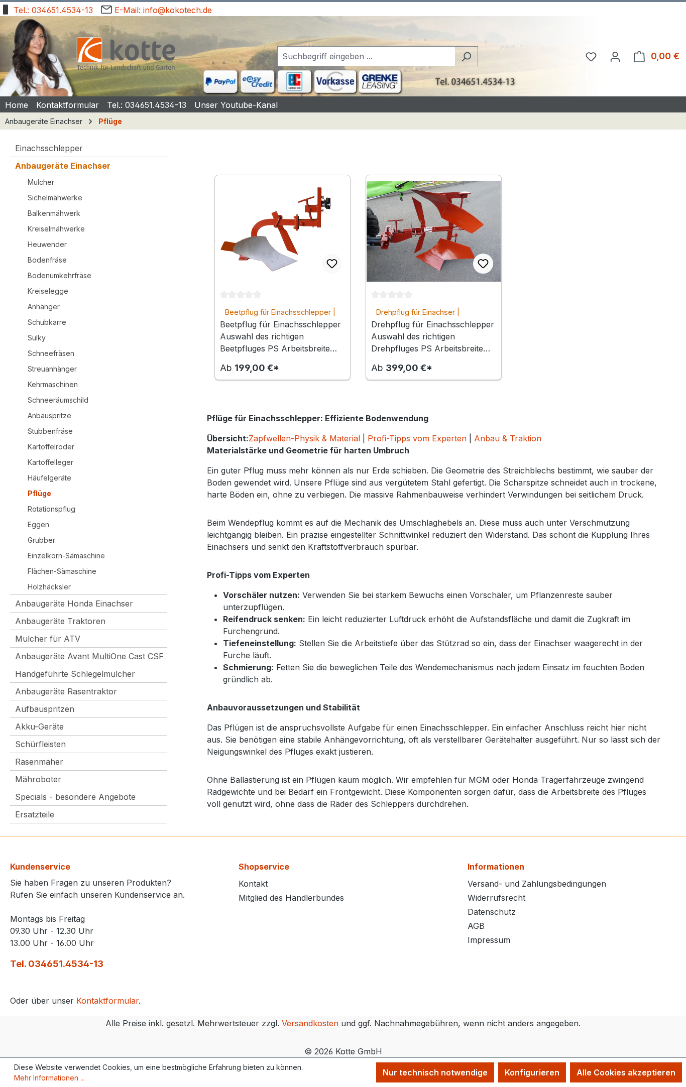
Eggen (38, 524)
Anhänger (44, 306)
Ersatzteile (34, 814)
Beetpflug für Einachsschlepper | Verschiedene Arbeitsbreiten (280, 312)
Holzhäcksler (49, 586)
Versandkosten (310, 1023)
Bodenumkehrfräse (59, 275)
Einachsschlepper (49, 148)
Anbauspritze (49, 415)
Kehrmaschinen (53, 384)
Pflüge (39, 493)
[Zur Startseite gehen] (125, 54)
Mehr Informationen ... (49, 1077)
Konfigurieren (532, 1072)
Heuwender (47, 244)
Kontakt (253, 884)
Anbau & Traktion (507, 438)
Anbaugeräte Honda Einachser (74, 603)
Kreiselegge (48, 291)
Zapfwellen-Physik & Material (304, 438)
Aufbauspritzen (44, 709)
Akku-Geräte (39, 726)
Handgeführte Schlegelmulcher (75, 674)
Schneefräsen (51, 353)
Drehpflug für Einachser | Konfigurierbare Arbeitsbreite (425, 312)
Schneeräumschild (58, 400)
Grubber (41, 540)
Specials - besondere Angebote (75, 797)
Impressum (489, 940)
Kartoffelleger (50, 462)
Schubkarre (47, 322)
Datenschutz (492, 912)
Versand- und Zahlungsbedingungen (537, 884)
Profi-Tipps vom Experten (417, 438)
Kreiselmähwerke (56, 228)
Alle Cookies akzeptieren (626, 1072)
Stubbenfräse (50, 431)
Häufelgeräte (49, 477)
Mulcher (41, 182)
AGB (476, 926)
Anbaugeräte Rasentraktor (66, 691)
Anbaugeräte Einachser (62, 166)
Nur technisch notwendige (435, 1072)
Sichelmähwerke (55, 197)
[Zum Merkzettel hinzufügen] (332, 264)
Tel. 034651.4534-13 (56, 963)
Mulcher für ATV (47, 639)
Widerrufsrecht (496, 898)
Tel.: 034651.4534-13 (52, 10)
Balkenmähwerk (54, 213)
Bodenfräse (47, 260)
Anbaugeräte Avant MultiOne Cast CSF (89, 656)
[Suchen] (466, 56)
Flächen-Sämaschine (62, 571)
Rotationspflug (51, 509)
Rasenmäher (39, 762)
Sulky (37, 337)
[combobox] (366, 56)
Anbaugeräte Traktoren (60, 621)
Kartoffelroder (51, 446)
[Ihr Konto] (615, 56)
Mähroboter (38, 779)
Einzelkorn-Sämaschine (66, 555)
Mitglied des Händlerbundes (291, 898)
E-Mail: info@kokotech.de (162, 10)
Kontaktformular (107, 1001)
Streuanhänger (52, 369)
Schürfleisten (40, 744)
